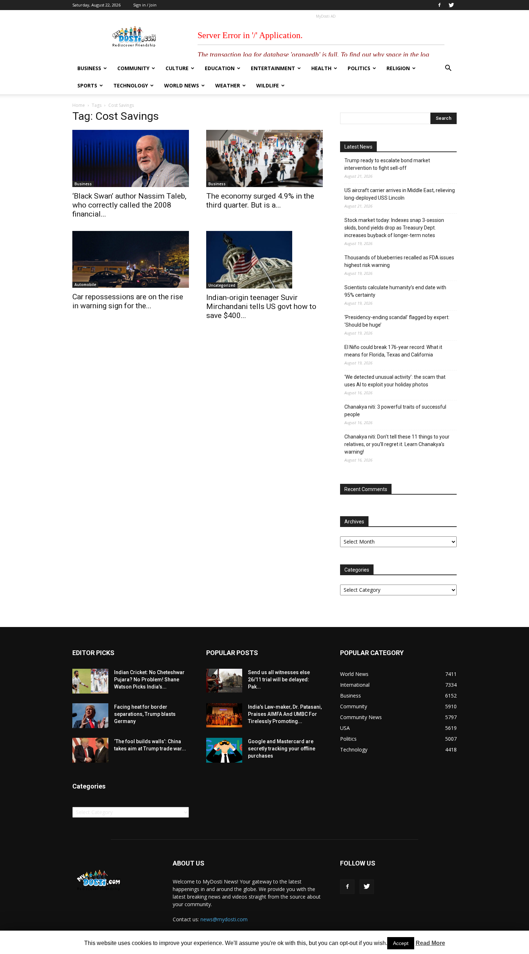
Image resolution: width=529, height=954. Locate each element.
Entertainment (273, 68)
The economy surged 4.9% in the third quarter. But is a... (260, 200)
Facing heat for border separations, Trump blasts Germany (145, 714)
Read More (430, 943)
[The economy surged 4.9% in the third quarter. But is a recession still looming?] (264, 158)
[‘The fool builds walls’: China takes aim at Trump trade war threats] (90, 750)
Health (321, 68)
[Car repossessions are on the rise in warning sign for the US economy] (130, 259)
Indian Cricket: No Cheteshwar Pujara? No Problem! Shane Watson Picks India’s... (149, 679)
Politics (359, 68)
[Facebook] (439, 5)
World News (181, 85)
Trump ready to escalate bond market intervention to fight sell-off (387, 164)
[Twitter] (451, 5)
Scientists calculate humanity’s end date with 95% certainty (395, 291)
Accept (400, 943)
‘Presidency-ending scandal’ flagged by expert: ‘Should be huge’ (396, 321)
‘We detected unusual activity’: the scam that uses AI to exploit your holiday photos (395, 380)
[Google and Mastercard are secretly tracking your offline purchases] (224, 750)
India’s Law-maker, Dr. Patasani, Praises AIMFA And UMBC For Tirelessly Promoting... (285, 714)
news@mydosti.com (224, 919)
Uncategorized (221, 285)
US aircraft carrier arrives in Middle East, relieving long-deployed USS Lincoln (399, 194)
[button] (448, 68)
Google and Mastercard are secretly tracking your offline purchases (281, 749)
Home (78, 105)
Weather (227, 85)
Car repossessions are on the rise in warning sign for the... (127, 301)
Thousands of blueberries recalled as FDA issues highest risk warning (399, 261)
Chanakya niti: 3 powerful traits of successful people (395, 410)
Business (89, 68)
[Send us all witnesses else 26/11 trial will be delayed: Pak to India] (224, 680)
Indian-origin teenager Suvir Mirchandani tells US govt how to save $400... (261, 306)
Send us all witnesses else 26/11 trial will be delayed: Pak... (279, 679)
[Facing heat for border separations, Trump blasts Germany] (90, 715)
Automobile (85, 284)
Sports (87, 85)
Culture (177, 68)
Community (133, 68)
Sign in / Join (145, 5)
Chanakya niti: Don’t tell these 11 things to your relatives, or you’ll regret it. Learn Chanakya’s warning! (396, 444)
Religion (398, 68)
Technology (130, 85)
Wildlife (267, 85)
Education (220, 68)
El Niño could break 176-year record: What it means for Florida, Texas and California (393, 351)
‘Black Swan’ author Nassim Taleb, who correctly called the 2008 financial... (129, 205)
